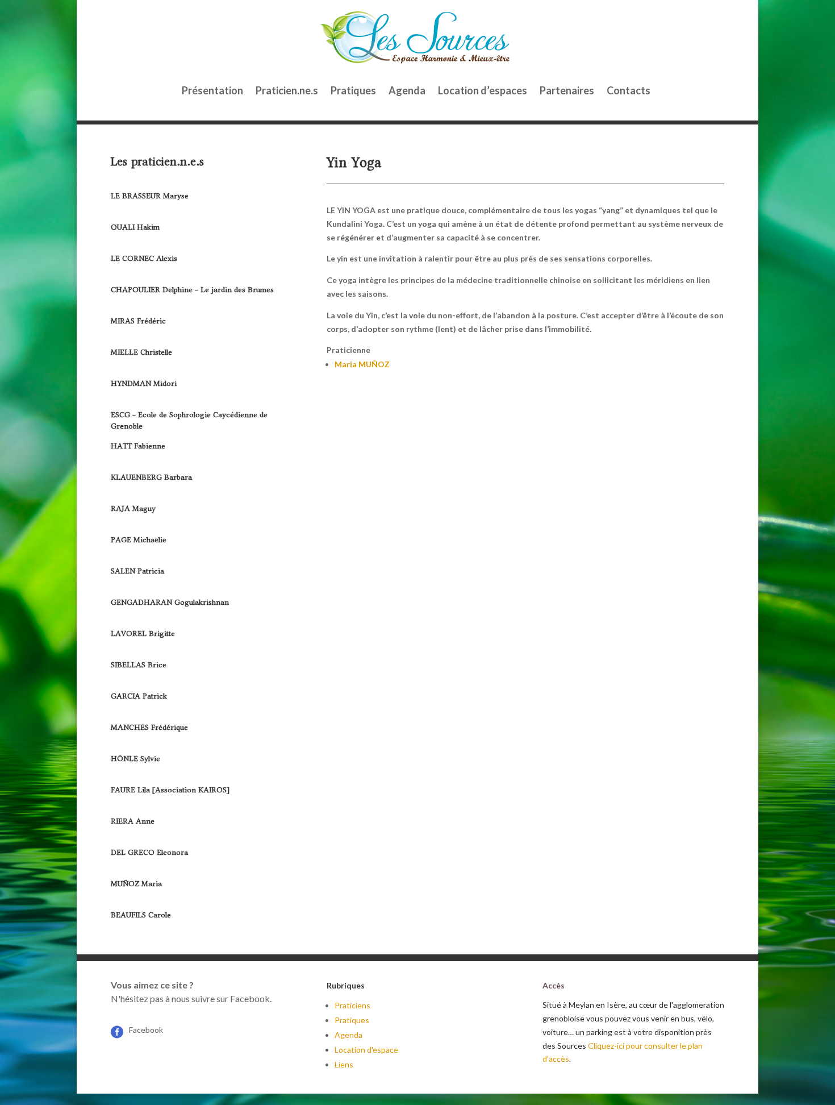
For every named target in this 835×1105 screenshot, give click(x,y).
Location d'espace (366, 1049)
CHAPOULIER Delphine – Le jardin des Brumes (192, 290)
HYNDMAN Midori (144, 383)
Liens (344, 1064)
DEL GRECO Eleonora (149, 852)
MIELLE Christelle (141, 352)
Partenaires (567, 90)
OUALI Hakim (135, 227)
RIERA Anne (133, 821)
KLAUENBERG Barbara (151, 477)
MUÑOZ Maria (136, 884)
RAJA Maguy (133, 508)
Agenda (407, 90)
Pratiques (353, 90)
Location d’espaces (482, 90)
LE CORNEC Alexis (144, 258)
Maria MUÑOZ (363, 364)
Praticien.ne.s (287, 90)
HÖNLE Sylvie (135, 759)
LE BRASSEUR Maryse (150, 196)
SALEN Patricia (137, 571)
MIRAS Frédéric (138, 321)
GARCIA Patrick (139, 696)
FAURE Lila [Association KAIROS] (170, 790)
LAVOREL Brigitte (143, 633)
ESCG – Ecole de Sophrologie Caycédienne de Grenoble (189, 420)
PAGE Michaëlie (138, 540)
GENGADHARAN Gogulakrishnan (170, 602)
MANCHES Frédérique (149, 727)
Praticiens (352, 1005)
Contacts (628, 90)
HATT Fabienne (138, 446)
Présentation (212, 90)
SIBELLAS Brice (138, 665)
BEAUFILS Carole (141, 915)
